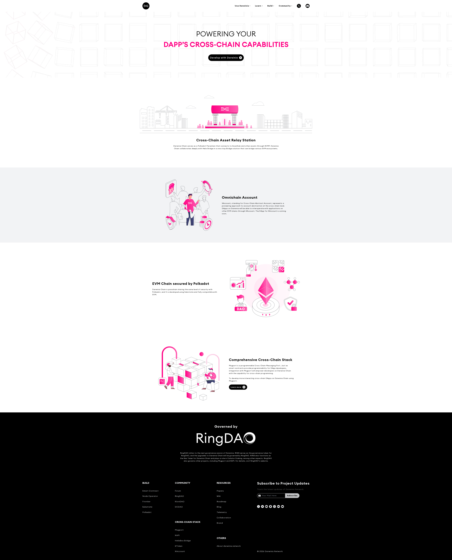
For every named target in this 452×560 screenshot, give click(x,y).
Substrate (147, 507)
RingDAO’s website (259, 461)
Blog (219, 507)
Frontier (146, 501)
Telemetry (222, 512)
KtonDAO (179, 501)
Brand (220, 523)
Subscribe (292, 495)
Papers (220, 491)
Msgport (179, 530)
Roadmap (221, 501)
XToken (178, 546)
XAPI (177, 535)
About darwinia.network (229, 546)
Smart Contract (150, 491)
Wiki (219, 496)
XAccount (180, 551)
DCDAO (179, 507)
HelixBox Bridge (183, 540)
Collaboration (224, 517)
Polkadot (146, 512)
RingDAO (184, 453)
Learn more (236, 387)
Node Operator (150, 496)
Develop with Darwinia (224, 57)
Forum (178, 491)
